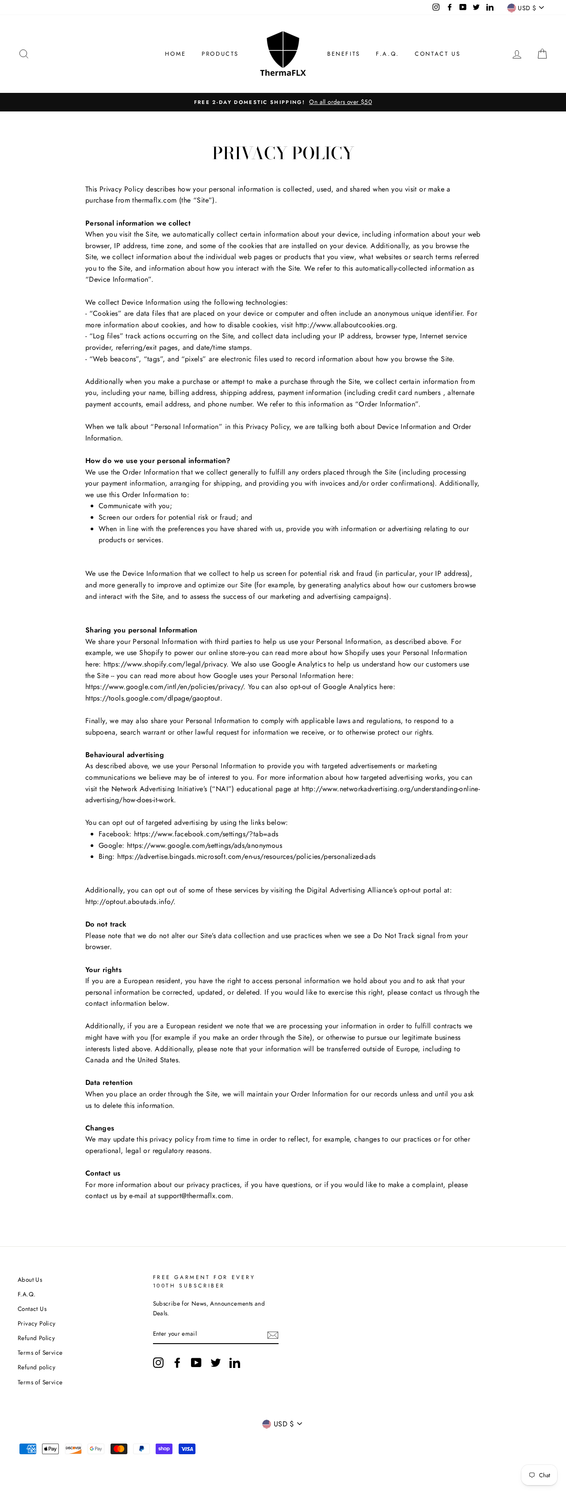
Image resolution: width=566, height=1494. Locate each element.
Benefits (343, 54)
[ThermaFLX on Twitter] (215, 1362)
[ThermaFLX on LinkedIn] (234, 1362)
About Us (30, 1279)
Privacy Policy (37, 1323)
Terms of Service (40, 1352)
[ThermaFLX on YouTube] (196, 1362)
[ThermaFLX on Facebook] (177, 1362)
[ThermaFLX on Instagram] (158, 1362)
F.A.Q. (387, 54)
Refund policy (36, 1367)
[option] (283, 102)
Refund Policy (36, 1337)
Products (220, 54)
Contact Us (437, 54)
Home (175, 54)
